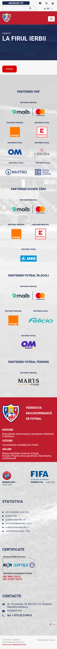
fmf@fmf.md (14, 610)
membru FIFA (37, 482)
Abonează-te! (16, 3)
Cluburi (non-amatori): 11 (17, 527)
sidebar (9, 69)
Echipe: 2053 (11, 516)
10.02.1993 (7, 485)
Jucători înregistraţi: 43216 (19, 524)
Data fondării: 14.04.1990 (17, 512)
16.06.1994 (50, 482)
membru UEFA (8, 482)
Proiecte (6, 33)
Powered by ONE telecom (46, 640)
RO (48, 8)
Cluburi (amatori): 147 (16, 520)
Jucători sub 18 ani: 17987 (18, 531)
